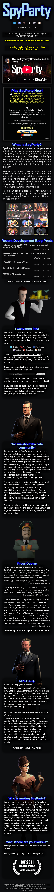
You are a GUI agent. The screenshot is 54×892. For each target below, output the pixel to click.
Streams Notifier (35, 360)
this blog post (15, 493)
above (11, 701)
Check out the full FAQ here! (27, 748)
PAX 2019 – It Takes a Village (16, 262)
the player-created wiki (38, 381)
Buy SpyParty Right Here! (30, 48)
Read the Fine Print (27, 138)
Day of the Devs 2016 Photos (16, 268)
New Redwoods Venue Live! (34, 41)
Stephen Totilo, (41, 626)
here (8, 199)
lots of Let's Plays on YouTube (27, 354)
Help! (47, 138)
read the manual (23, 378)
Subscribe (40, 374)
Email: (16, 121)
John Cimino (39, 807)
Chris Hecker (30, 802)
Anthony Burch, (39, 583)
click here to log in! (39, 281)
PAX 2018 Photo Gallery (14, 274)
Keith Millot (18, 812)
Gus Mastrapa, (36, 595)
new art (7, 691)
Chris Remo (19, 885)
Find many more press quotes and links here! (27, 630)
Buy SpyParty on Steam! (21, 47)
